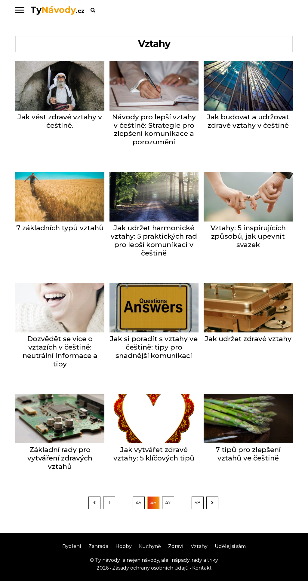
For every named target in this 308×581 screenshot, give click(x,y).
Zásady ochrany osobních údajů (150, 568)
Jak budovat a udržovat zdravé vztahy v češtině (248, 121)
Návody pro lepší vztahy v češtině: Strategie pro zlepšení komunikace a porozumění (154, 129)
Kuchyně (150, 546)
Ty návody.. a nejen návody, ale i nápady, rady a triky (156, 560)
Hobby (124, 546)
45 (140, 503)
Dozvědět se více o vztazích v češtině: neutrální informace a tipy (60, 351)
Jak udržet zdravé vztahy (248, 339)
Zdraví (175, 546)
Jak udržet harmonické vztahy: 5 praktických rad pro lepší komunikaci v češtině (154, 240)
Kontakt (201, 568)
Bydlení (71, 546)
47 (169, 503)
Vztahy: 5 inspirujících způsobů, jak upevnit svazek (248, 236)
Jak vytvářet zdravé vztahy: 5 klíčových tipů (154, 454)
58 (199, 503)
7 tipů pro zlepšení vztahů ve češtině (248, 454)
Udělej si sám (230, 546)
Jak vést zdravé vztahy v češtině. (60, 121)
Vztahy (199, 546)
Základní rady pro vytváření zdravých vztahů (59, 458)
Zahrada (98, 546)
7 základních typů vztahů (60, 228)
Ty (57, 10)
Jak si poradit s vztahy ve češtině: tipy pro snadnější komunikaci (154, 347)
